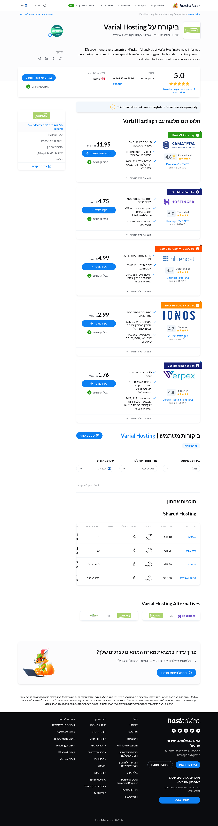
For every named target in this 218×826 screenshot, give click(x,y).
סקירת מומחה (55, 134)
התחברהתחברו (160, 764)
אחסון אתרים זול (97, 752)
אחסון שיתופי (98, 745)
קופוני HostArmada (64, 738)
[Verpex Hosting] (179, 375)
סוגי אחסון (160, 5)
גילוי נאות (132, 772)
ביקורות (142, 5)
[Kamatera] (179, 145)
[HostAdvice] (186, 5)
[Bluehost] (179, 258)
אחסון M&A (182, 800)
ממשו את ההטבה (101, 153)
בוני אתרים (100, 793)
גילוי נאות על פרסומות (29, 14)
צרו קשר (133, 731)
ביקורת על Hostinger (178, 220)
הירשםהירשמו (188, 764)
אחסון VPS (100, 759)
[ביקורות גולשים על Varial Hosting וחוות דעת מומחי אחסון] (60, 58)
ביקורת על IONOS (177, 336)
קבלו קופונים (98, 162)
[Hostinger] (179, 202)
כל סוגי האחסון (98, 725)
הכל (194, 468)
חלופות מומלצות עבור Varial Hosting (45, 126)
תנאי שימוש (131, 796)
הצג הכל (117, 83)
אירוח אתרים (99, 731)
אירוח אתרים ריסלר (95, 786)
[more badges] (50, 35)
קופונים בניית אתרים (63, 725)
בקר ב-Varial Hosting (39, 77)
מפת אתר (132, 738)
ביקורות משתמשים (52, 140)
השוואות (125, 5)
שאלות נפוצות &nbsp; (50, 153)
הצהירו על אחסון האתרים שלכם (128, 764)
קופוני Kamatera (66, 731)
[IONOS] (179, 315)
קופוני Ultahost (66, 752)
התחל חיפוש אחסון (174, 673)
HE (22, 5)
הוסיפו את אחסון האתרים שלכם (128, 754)
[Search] (45, 5)
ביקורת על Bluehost (178, 277)
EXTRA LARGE (188, 578)
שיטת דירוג (47, 14)
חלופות (58, 159)
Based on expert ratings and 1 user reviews (179, 90)
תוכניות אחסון (55, 147)
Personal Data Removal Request (127, 781)
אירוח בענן (100, 772)
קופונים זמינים (38, 86)
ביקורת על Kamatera (178, 164)
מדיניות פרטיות (129, 789)
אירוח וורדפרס (98, 738)
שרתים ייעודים (98, 779)
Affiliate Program (127, 745)
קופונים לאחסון (82, 5)
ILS (36, 5)
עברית (102, 468)
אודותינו (133, 725)
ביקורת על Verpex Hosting (178, 399)
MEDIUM (191, 550)
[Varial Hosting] (191, 30)
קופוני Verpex (67, 759)
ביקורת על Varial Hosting (141, 27)
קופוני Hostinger (65, 745)
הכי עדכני (148, 468)
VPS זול (102, 765)
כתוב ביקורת (87, 435)
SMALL (192, 537)
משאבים (108, 5)
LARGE (192, 564)
